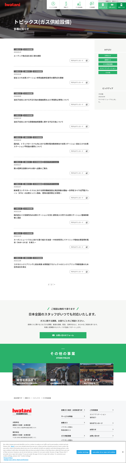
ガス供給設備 (79, 7)
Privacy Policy (8, 458)
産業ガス (66, 7)
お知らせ (108, 55)
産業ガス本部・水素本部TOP (71, 410)
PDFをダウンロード (77, 60)
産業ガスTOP (121, 7)
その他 (107, 72)
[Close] (123, 452)
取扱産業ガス (66, 430)
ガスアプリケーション (108, 68)
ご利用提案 (92, 7)
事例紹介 (93, 417)
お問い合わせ (112, 7)
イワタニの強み (67, 427)
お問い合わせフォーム (65, 335)
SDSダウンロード (103, 7)
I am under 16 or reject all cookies (103, 452)
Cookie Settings (83, 452)
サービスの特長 (53, 7)
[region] (63, 452)
